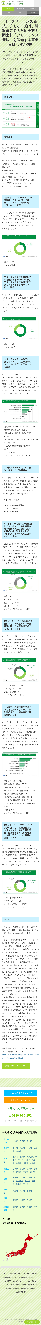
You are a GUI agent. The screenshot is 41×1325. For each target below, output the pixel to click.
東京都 (15, 1157)
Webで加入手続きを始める (20, 1093)
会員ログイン (33, 8)
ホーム (6, 1274)
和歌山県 (19, 1181)
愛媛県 (15, 1200)
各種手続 (34, 1274)
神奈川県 (30, 1157)
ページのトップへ (32, 1322)
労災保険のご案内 (16, 1274)
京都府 (22, 1178)
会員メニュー (33, 1277)
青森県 (22, 1141)
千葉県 (22, 1157)
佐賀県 (29, 1207)
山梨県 (32, 1163)
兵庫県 (29, 1178)
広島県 (15, 1191)
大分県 (29, 1200)
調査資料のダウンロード (16, 1066)
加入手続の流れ (20, 8)
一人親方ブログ (9, 1285)
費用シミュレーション (20, 1100)
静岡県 (18, 1163)
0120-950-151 (22, 1115)
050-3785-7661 (32, 3)
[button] (37, 3)
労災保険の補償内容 (12, 1288)
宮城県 (22, 1148)
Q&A (20, 12)
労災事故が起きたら (9, 1277)
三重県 (25, 1172)
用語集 (34, 1281)
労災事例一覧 (32, 1285)
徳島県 (18, 1184)
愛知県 (18, 1172)
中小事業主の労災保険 (28, 1288)
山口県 (29, 1191)
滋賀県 (32, 1172)
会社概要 (8, 1281)
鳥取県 (27, 1181)
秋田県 (29, 1148)
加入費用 (8, 12)
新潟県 (18, 1151)
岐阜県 (15, 1169)
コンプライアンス (18, 1281)
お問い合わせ (22, 1277)
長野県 (25, 1163)
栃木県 (27, 1160)
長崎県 (15, 1207)
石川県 (29, 1169)
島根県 (22, 1191)
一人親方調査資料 (20, 1292)
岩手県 (29, 1141)
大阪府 (15, 1178)
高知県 (22, 1200)
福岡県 (22, 1207)
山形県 (15, 1148)
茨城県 (20, 1160)
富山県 (22, 1169)
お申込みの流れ (21, 1285)
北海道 (15, 1141)
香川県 (25, 1184)
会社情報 (33, 12)
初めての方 (7, 8)
